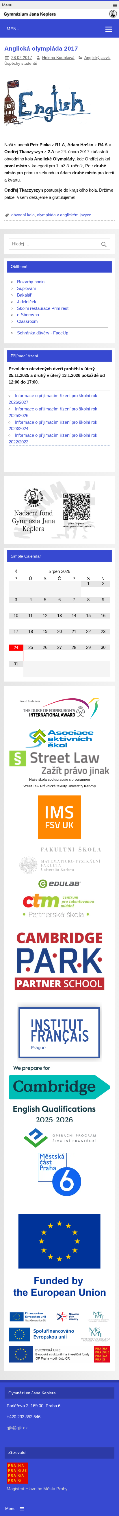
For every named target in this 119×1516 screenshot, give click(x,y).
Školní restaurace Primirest (42, 308)
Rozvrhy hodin (30, 281)
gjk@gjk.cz (17, 1427)
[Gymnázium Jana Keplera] (59, 17)
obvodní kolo (23, 215)
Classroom (27, 321)
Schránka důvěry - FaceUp (42, 332)
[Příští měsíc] (103, 571)
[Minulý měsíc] (16, 571)
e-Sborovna (28, 314)
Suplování (26, 288)
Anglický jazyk (97, 57)
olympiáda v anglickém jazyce (64, 215)
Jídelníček (26, 301)
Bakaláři (24, 295)
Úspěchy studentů (20, 63)
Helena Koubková (58, 57)
